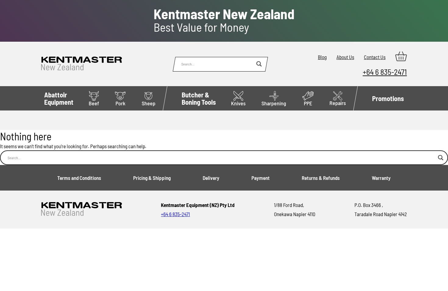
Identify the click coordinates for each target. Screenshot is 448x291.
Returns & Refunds (321, 178)
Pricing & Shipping (152, 178)
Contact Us (375, 57)
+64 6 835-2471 (385, 71)
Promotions (388, 98)
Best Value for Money (224, 20)
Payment (260, 178)
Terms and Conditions (79, 178)
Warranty (381, 178)
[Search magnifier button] (259, 64)
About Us (345, 57)
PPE (308, 103)
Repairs (337, 103)
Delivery (211, 178)
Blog (322, 57)
